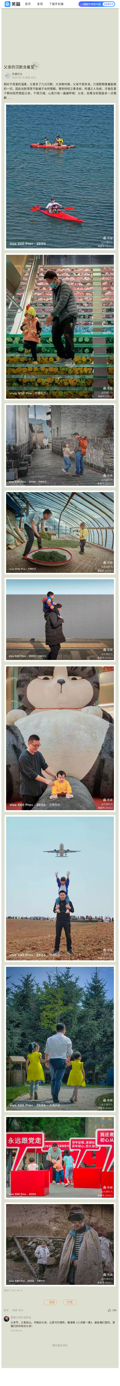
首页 (28, 4)
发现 (40, 4)
